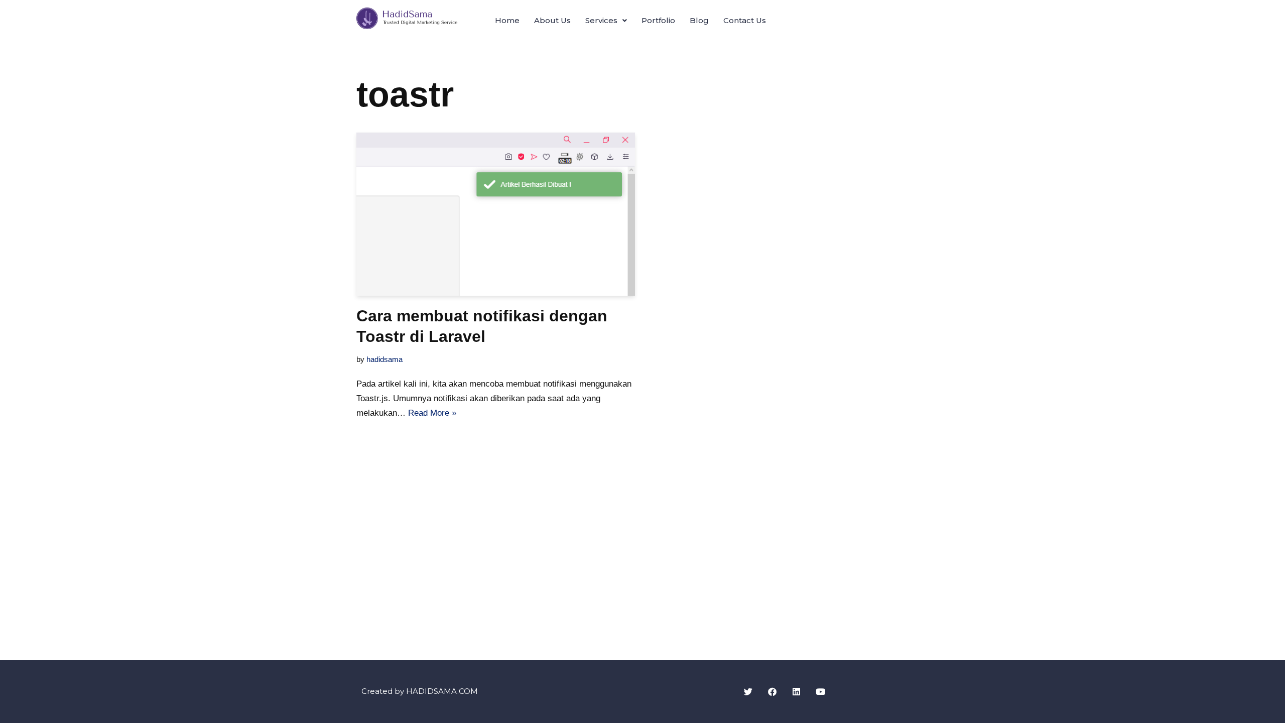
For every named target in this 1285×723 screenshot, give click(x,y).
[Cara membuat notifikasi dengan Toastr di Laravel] (495, 214)
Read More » (432, 413)
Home (507, 20)
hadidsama (384, 359)
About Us (552, 20)
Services (601, 20)
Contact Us (744, 20)
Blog (699, 20)
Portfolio (658, 20)
